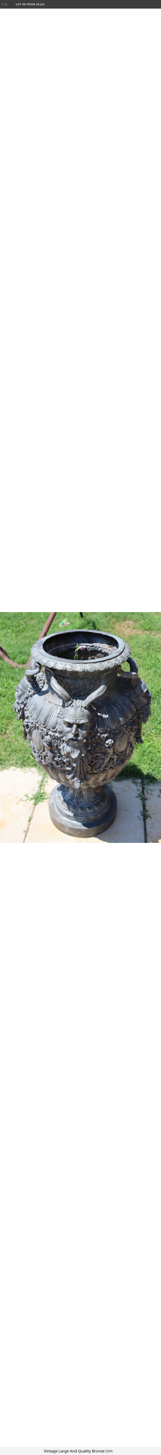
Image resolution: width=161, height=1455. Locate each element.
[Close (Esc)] (156, 4)
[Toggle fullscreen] (139, 4)
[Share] (148, 4)
